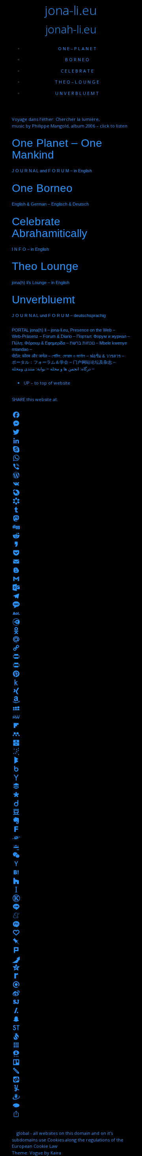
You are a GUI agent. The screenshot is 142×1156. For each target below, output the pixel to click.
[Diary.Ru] (71, 622)
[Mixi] (71, 924)
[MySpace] (71, 708)
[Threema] (71, 1053)
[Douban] (71, 812)
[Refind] (71, 984)
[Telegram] (71, 596)
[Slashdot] (71, 1010)
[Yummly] (71, 1088)
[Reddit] (71, 535)
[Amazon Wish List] (71, 699)
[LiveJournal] (71, 492)
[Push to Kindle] (71, 682)
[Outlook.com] (71, 587)
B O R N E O (77, 59)
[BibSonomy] (71, 751)
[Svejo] (71, 1036)
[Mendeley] (71, 734)
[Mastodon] (71, 518)
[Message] (71, 604)
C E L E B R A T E (77, 71)
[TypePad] (71, 1105)
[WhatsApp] (71, 458)
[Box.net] (71, 768)
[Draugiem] (71, 1096)
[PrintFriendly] (71, 665)
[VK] (71, 484)
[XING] (71, 691)
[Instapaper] (71, 889)
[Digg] (71, 527)
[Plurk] (71, 950)
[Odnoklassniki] (71, 630)
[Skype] (71, 449)
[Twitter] (71, 432)
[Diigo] (71, 803)
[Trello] (71, 1062)
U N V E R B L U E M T (77, 93)
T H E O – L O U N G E (77, 82)
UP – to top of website (47, 383)
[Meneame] (71, 915)
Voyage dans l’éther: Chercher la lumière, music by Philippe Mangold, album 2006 (56, 122)
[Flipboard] (71, 725)
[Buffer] (71, 786)
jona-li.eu (71, 10)
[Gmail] (71, 578)
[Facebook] (71, 414)
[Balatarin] (71, 742)
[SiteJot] (71, 1001)
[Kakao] (71, 544)
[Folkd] (71, 837)
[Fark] (71, 829)
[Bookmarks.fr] (71, 501)
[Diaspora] (71, 794)
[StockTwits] (71, 1027)
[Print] (71, 656)
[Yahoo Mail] (71, 777)
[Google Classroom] (71, 846)
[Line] (71, 907)
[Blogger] (71, 570)
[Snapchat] (71, 1019)
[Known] (71, 898)
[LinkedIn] (71, 440)
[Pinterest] (71, 673)
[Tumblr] (71, 509)
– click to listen (111, 126)
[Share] (71, 1114)
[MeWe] (71, 717)
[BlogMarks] (71, 760)
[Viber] (71, 466)
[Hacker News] (71, 863)
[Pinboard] (71, 941)
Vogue (36, 1153)
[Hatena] (71, 872)
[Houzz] (71, 881)
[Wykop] (71, 1079)
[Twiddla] (71, 1071)
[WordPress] (71, 475)
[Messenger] (71, 423)
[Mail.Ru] (71, 639)
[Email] (71, 561)
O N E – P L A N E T (77, 48)
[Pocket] (71, 553)
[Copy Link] (71, 648)
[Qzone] (71, 967)
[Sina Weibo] (71, 993)
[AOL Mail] (71, 613)
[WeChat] (71, 855)
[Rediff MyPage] (71, 976)
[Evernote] (71, 820)
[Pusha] (71, 958)
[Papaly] (71, 932)
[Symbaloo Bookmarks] (71, 1045)
